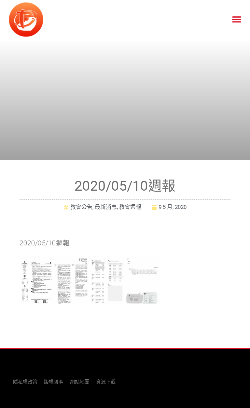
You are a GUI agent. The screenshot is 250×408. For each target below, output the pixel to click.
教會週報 (130, 207)
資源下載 (106, 382)
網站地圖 (80, 382)
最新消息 (106, 207)
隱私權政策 (25, 382)
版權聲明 (53, 382)
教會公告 (81, 207)
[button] (236, 19)
